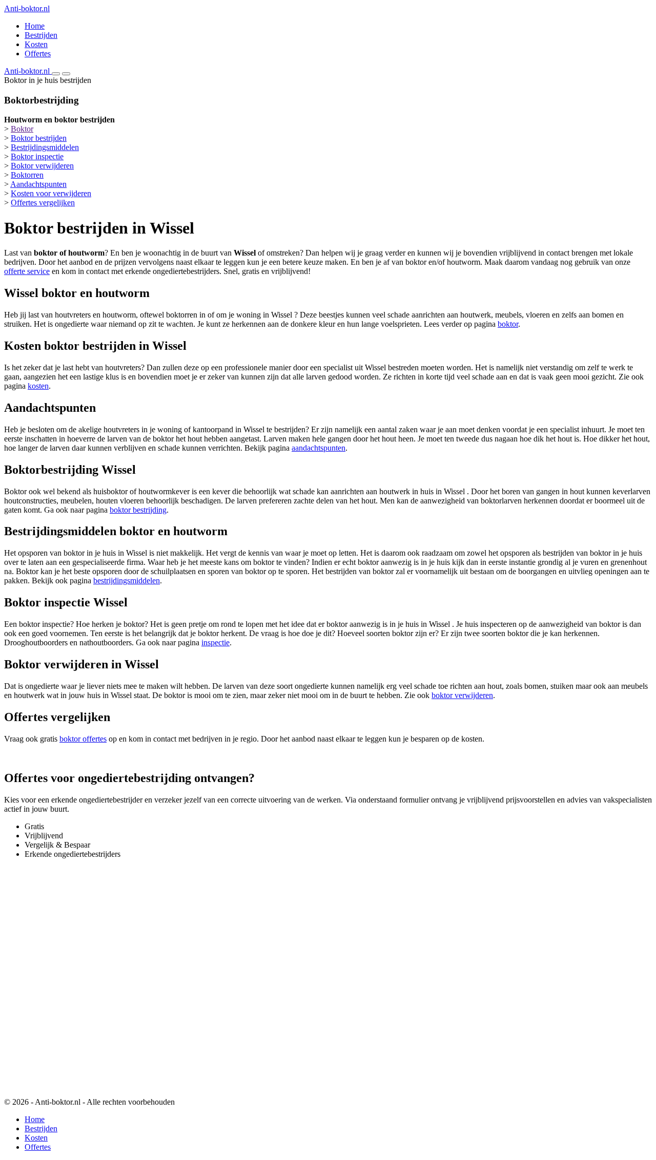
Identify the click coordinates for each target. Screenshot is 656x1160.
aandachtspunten (318, 448)
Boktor (22, 128)
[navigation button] (56, 73)
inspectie (215, 642)
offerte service (27, 271)
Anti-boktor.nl (27, 8)
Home (35, 26)
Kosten (36, 44)
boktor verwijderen (462, 695)
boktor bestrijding (138, 509)
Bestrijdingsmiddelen (45, 147)
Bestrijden (41, 35)
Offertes (38, 53)
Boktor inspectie (37, 156)
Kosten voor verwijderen (51, 193)
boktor (508, 324)
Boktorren (27, 175)
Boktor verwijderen (42, 165)
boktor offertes (83, 738)
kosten (38, 386)
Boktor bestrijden (39, 138)
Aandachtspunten (38, 184)
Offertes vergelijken (43, 202)
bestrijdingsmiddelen (126, 580)
